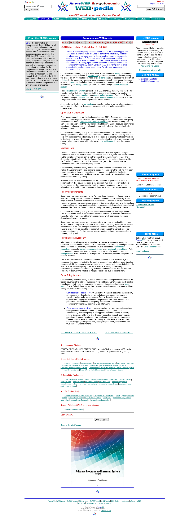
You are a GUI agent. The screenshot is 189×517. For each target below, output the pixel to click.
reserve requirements (109, 97)
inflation (64, 80)
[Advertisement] (94, 27)
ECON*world (83, 501)
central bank (94, 365)
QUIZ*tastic (105, 501)
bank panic (113, 379)
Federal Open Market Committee (93, 122)
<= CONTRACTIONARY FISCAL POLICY (79, 332)
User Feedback (150, 247)
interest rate (93, 76)
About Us (81, 503)
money (117, 73)
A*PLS (139, 501)
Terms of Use (91, 503)
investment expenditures (116, 249)
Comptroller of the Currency (104, 395)
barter (118, 395)
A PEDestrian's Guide (145, 205)
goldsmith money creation (122, 398)
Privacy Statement (104, 503)
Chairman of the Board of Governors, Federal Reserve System (111, 368)
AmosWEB (52, 501)
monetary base (104, 382)
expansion (103, 78)
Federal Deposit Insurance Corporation (78, 395)
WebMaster (106, 510)
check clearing (66, 382)
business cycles (125, 379)
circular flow (107, 398)
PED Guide (115, 501)
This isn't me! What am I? (150, 70)
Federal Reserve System (75, 91)
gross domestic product (92, 398)
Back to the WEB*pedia (71, 425)
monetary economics (72, 363)
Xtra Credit (140, 207)
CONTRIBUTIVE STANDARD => (119, 332)
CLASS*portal (95, 501)
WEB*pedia (61, 501)
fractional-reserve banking (74, 379)
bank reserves (102, 379)
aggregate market (128, 395)
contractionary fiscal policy (79, 400)
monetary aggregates (119, 382)
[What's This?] (150, 44)
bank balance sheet (76, 398)
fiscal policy (65, 400)
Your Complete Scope (150, 66)
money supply (81, 95)
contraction (88, 104)
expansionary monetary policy (105, 363)
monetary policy (87, 363)
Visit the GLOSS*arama (36, 89)
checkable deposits (108, 141)
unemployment (67, 253)
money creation (82, 84)
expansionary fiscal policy (100, 400)
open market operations (104, 95)
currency (71, 82)
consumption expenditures (91, 249)
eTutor (132, 501)
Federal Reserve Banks (70, 370)
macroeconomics (91, 382)
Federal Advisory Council (114, 370)
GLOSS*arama (72, 501)
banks (87, 379)
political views (71, 386)
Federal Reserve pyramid (109, 365)
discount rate (83, 97)
